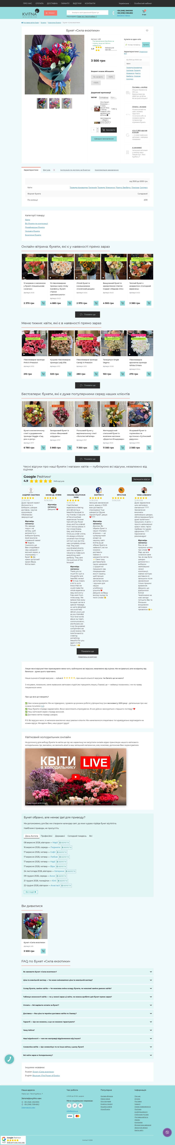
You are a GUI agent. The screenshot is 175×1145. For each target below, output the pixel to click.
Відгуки (77, 3)
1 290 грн (114, 109)
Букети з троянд (107, 1104)
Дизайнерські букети (35, 227)
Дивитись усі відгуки (87, 657)
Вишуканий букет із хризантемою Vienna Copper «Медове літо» (113, 286)
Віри (52, 866)
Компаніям (138, 1122)
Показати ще (87, 651)
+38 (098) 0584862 (125, 13)
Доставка (52, 3)
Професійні (46, 836)
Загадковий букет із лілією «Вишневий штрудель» (59, 433)
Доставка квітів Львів (31, 22)
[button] (75, 776)
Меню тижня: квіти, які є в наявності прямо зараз (61, 323)
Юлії (54, 881)
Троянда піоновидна (134, 67)
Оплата (39, 3)
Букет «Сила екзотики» (34, 942)
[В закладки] (147, 30)
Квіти (27, 220)
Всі (90, 836)
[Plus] (97, 128)
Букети (43, 22)
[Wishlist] (44, 257)
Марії (55, 842)
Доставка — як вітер (139, 87)
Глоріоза (137, 76)
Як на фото (98, 77)
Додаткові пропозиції (101, 93)
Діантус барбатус (123, 187)
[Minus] (97, 131)
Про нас (27, 3)
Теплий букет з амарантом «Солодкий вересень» (140, 286)
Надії (52, 862)
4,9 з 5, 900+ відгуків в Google (139, 131)
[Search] (69, 12)
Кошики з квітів (106, 1107)
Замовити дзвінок (123, 15)
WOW (94, 97)
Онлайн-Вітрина (107, 1096)
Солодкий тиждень (77, 836)
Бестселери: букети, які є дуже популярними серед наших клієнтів (75, 394)
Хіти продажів (106, 1101)
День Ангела (31, 836)
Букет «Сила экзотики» (43, 1072)
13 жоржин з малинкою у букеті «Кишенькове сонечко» (35, 286)
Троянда (137, 70)
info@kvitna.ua (72, 1111)
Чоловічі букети (32, 231)
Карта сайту (139, 1130)
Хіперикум (130, 73)
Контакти (90, 3)
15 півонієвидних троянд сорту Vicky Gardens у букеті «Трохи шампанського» (59, 289)
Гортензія (129, 70)
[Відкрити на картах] (52, 477)
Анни (52, 876)
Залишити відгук (141, 479)
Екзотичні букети (54, 22)
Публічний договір (142, 1114)
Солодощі (103, 97)
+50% (110, 77)
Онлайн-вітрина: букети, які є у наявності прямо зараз (65, 246)
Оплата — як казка (139, 107)
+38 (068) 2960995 (125, 11)
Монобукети (105, 1109)
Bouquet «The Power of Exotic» (46, 1075)
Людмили (55, 847)
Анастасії (55, 885)
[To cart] (43, 303)
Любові (54, 857)
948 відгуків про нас (16, 1142)
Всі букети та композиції (36, 223)
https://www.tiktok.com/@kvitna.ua (74, 1105)
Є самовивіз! (137, 147)
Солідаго (129, 79)
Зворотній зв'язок (141, 1128)
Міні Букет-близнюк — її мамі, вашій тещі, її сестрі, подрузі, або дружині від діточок (105, 108)
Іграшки (114, 97)
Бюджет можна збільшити (102, 71)
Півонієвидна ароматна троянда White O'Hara (138, 363)
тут (42, 706)
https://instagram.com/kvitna (69, 1105)
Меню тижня (105, 1099)
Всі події (30, 892)
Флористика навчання (143, 1125)
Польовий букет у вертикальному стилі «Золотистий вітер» (86, 433)
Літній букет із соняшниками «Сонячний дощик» (86, 286)
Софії (52, 852)
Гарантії (65, 3)
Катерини (59, 871)
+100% (95, 83)
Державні (60, 836)
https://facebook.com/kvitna (80, 1105)
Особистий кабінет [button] (143, 3)
